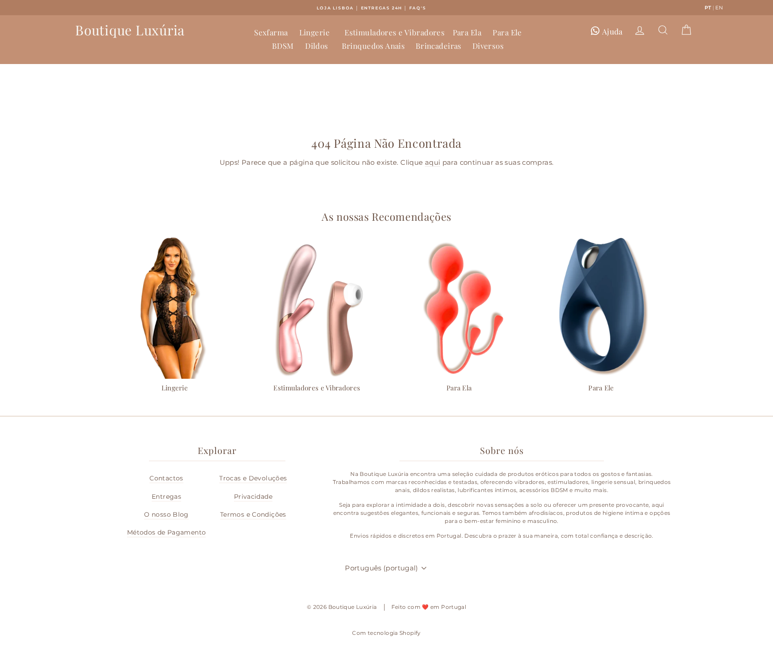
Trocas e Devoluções (253, 478)
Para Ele (507, 32)
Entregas (166, 496)
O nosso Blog (166, 514)
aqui (433, 162)
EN (719, 7)
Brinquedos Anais (373, 46)
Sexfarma (271, 32)
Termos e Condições (253, 514)
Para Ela (467, 32)
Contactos (166, 478)
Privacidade (253, 496)
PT (708, 7)
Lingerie (314, 32)
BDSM (283, 46)
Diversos (488, 46)
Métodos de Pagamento (166, 532)
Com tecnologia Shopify (386, 632)
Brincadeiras (439, 46)
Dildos (316, 46)
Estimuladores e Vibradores (394, 32)
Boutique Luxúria (130, 30)
